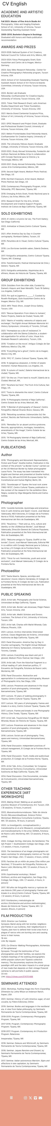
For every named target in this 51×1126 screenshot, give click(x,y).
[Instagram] (25, 1098)
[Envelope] (40, 1098)
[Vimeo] (35, 1098)
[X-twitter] (30, 1098)
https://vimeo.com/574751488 (19, 976)
